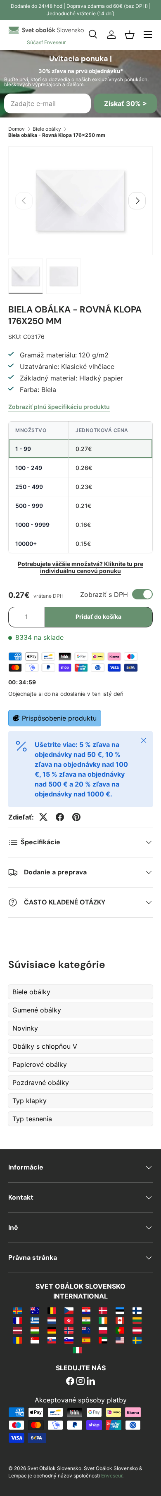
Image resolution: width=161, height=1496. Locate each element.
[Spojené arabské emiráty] (103, 1340)
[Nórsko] (68, 1330)
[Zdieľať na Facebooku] (60, 817)
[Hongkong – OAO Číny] (68, 1320)
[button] (130, 35)
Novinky (25, 1028)
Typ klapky (29, 1101)
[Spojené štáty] (120, 1340)
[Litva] (137, 1320)
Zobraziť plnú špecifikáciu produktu (59, 406)
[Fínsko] (137, 1310)
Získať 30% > (125, 103)
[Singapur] (35, 1340)
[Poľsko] (103, 1330)
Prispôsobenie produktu (59, 718)
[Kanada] (120, 1320)
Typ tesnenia (32, 1119)
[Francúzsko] (17, 1320)
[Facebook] (70, 1382)
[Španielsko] (86, 1340)
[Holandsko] (51, 1320)
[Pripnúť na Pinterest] (76, 817)
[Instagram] (80, 1382)
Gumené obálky (36, 1010)
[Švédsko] (137, 1340)
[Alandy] (17, 1310)
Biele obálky (47, 129)
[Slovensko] (51, 1340)
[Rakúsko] (137, 1330)
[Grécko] (35, 1320)
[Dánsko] (103, 1310)
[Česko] (68, 1310)
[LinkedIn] (91, 1382)
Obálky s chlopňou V (44, 1046)
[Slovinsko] (68, 1340)
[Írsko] (103, 1320)
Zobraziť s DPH (104, 594)
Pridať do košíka (98, 616)
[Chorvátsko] (86, 1310)
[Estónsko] (120, 1310)
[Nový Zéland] (86, 1330)
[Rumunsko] (17, 1340)
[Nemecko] (51, 1330)
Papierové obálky (39, 1064)
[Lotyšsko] (17, 1330)
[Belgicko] (51, 1310)
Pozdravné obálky (40, 1082)
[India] (86, 1320)
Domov (16, 129)
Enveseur (111, 1476)
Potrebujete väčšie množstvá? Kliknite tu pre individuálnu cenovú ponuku (80, 567)
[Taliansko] (77, 1350)
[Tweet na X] (43, 817)
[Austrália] (35, 1310)
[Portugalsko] (120, 1330)
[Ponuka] (148, 35)
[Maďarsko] (35, 1330)
